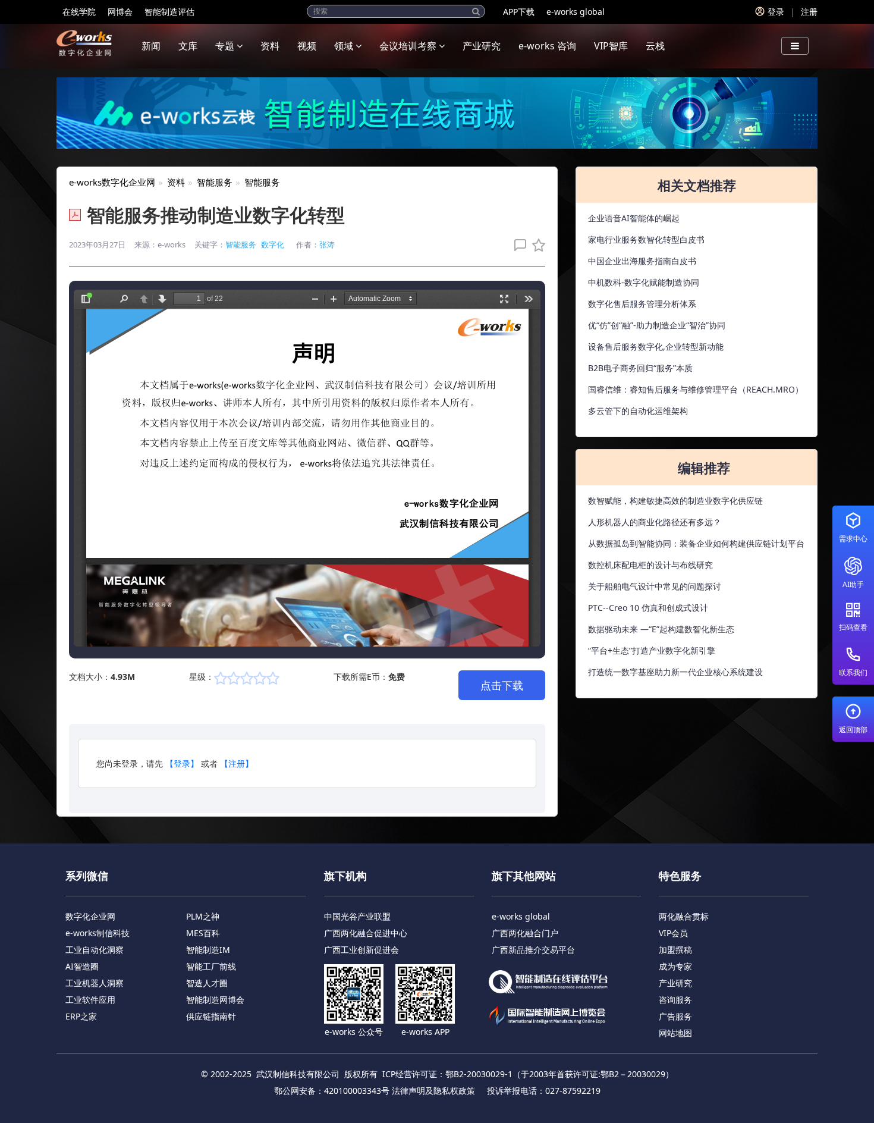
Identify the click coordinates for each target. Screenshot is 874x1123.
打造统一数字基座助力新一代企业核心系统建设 (675, 671)
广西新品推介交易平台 (533, 949)
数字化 (272, 244)
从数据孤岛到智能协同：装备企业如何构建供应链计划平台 (696, 543)
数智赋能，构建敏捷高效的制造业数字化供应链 (675, 500)
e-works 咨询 (547, 45)
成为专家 (675, 966)
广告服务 (675, 1016)
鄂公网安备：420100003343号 (331, 1090)
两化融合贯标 (684, 916)
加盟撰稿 (675, 949)
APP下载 (519, 11)
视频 (306, 45)
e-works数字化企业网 (112, 182)
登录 (776, 11)
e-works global (575, 11)
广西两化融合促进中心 (365, 933)
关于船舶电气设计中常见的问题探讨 (654, 586)
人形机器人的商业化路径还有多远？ (654, 522)
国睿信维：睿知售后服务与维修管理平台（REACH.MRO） (695, 389)
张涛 (327, 244)
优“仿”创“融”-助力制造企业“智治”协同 (656, 325)
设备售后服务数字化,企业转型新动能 (656, 346)
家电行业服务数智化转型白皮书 (646, 239)
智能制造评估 (169, 11)
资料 (269, 45)
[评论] (517, 245)
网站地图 (675, 1033)
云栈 (655, 45)
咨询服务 (675, 999)
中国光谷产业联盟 (357, 916)
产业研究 (482, 45)
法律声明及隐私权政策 (433, 1090)
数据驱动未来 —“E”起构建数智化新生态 (661, 629)
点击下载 (501, 685)
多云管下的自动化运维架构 (638, 410)
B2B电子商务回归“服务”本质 (640, 368)
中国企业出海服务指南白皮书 (642, 260)
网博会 (120, 11)
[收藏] (535, 245)
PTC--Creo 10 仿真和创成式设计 (648, 607)
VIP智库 (611, 45)
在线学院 (79, 11)
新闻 (151, 45)
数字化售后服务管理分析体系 (642, 303)
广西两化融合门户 (525, 933)
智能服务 (214, 182)
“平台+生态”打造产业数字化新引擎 (651, 650)
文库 (187, 45)
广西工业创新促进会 (361, 949)
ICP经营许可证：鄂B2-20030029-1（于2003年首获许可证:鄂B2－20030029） (528, 1074)
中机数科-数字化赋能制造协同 (643, 282)
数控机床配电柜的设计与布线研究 (650, 564)
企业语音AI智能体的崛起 (634, 218)
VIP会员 (673, 933)
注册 (809, 11)
